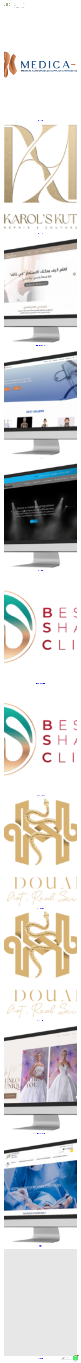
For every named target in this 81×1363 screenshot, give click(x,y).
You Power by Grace (40, 345)
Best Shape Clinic (40, 683)
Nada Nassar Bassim (40, 1133)
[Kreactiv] (15, 5)
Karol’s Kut (40, 233)
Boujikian (40, 571)
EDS (40, 1246)
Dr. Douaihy (40, 908)
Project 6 (40, 1358)
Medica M (40, 120)
